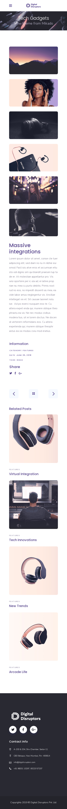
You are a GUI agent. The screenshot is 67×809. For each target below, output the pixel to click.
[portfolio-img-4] (33, 158)
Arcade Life (18, 672)
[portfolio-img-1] (33, 60)
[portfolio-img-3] (33, 125)
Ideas (20, 360)
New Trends (18, 606)
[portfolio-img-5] (33, 190)
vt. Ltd (53, 802)
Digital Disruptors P (40, 802)
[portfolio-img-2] (33, 93)
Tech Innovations (23, 540)
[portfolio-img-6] (33, 222)
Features (28, 350)
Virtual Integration (24, 474)
